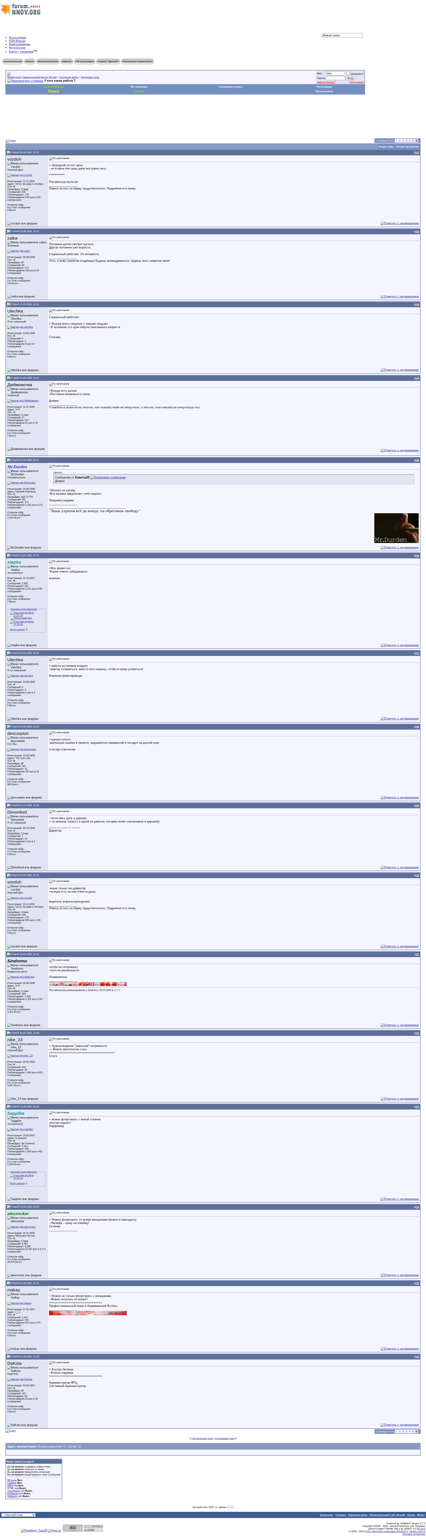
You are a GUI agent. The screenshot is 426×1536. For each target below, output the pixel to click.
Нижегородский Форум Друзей (39, 77)
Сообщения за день (231, 86)
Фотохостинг (17, 47)
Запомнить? (357, 74)
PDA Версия (17, 41)
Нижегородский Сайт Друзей (387, 1515)
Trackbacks (13, 1490)
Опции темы (386, 146)
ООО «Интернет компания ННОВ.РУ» (386, 1531)
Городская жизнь (68, 77)
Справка (340, 1515)
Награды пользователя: (23, 609)
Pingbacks (13, 1493)
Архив (411, 1515)
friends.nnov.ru (417, 1531)
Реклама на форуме (413, 1534)
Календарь (326, 1515)
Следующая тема (225, 1438)
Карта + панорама (21, 51)
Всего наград (17, 629)
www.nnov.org (12, 61)
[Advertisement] (86, 108)
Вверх (421, 1515)
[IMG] (10, 1485)
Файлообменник (19, 44)
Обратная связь (357, 1515)
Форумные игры (90, 77)
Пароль (321, 78)
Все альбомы (139, 86)
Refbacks (12, 1496)
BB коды (12, 1480)
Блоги (30, 61)
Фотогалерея (17, 37)
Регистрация (357, 82)
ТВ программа (84, 61)
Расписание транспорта (137, 61)
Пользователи (324, 91)
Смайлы (12, 1482)
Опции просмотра (407, 146)
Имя (319, 73)
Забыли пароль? (326, 82)
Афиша (66, 61)
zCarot (421, 1528)
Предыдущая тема (202, 1438)
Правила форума (53, 86)
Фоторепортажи (48, 61)
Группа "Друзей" (108, 61)
